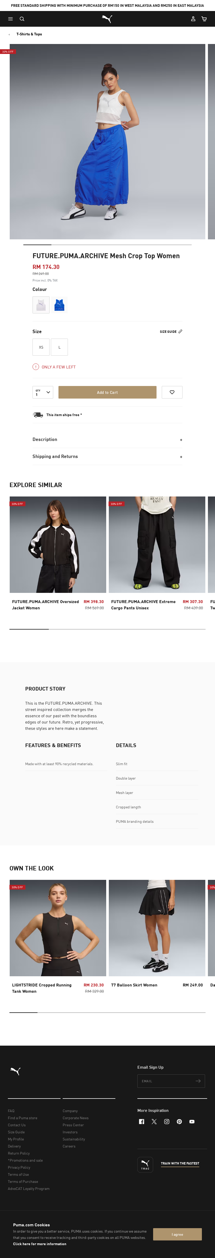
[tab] (37, 245)
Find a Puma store (22, 1118)
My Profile (16, 1139)
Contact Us (17, 1125)
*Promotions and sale (25, 1160)
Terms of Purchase (23, 1181)
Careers (69, 1146)
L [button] (59, 347)
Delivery (14, 1146)
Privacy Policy (19, 1167)
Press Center (73, 1125)
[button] (12, 19)
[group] (57, 555)
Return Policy (19, 1153)
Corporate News (76, 1118)
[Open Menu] (12, 19)
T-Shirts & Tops (29, 34)
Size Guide (168, 332)
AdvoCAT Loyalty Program (29, 1188)
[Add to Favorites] (172, 392)
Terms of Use (18, 1174)
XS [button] (41, 347)
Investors (70, 1132)
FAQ (11, 1110)
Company (70, 1110)
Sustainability (74, 1139)
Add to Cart (107, 392)
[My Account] (193, 19)
